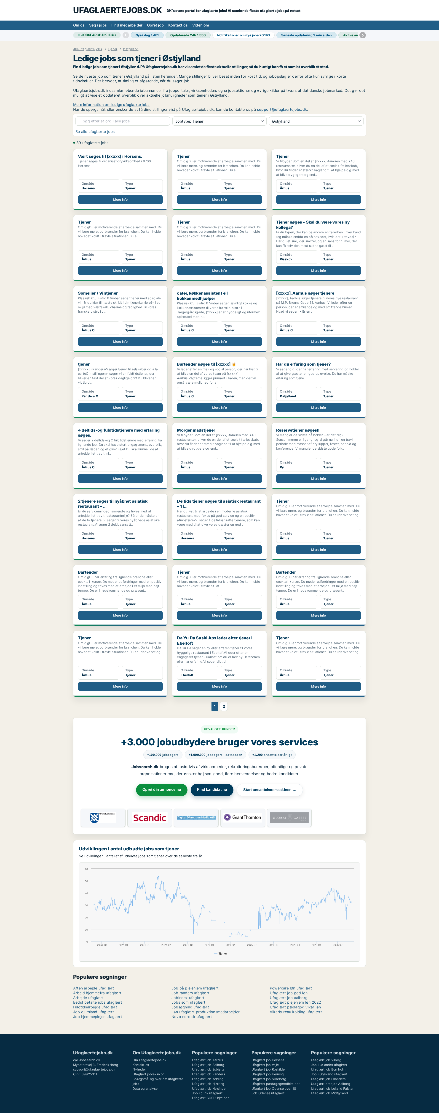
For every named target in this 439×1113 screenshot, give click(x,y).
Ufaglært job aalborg (289, 997)
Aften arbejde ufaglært (93, 988)
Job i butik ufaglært (207, 1093)
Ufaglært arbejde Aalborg (330, 1084)
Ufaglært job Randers (208, 1074)
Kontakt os (178, 25)
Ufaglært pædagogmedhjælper (276, 1084)
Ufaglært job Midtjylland (329, 1093)
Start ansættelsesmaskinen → (269, 790)
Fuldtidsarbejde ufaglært (95, 1007)
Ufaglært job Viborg (326, 1060)
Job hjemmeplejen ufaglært (97, 1016)
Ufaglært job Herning (268, 1074)
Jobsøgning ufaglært (190, 1007)
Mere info (120, 199)
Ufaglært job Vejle (265, 1065)
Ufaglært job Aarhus (207, 1060)
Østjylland (130, 49)
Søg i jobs (98, 25)
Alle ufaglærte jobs (87, 49)
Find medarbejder (126, 25)
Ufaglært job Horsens (268, 1060)
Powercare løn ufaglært (291, 988)
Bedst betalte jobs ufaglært (97, 1002)
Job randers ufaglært (190, 993)
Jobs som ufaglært (188, 1002)
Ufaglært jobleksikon (148, 1074)
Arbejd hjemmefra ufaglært (97, 993)
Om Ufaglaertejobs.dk (149, 1060)
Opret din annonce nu (161, 789)
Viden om (200, 25)
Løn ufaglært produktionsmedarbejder (205, 1012)
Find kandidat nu (212, 789)
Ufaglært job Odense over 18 (274, 1088)
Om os (79, 25)
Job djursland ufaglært (93, 1012)
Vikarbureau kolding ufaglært (296, 1012)
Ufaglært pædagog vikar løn (295, 1007)
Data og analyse (145, 1088)
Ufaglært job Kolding (208, 1079)
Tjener (112, 49)
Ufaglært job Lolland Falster (332, 1088)
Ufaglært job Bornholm (328, 1069)
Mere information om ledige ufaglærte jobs (111, 104)
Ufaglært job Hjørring (208, 1084)
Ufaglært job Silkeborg (269, 1079)
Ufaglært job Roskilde (268, 1069)
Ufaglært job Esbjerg (208, 1069)
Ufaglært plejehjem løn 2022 (295, 1002)
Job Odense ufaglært (268, 1093)
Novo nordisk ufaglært (191, 1016)
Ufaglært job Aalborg (208, 1065)
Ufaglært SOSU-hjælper (210, 1098)
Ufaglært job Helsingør (209, 1088)
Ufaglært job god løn (289, 993)
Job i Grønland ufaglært (329, 1074)
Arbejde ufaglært (88, 997)
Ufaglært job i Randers (328, 1079)
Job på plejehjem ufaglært (195, 988)
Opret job (155, 25)
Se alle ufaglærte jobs (95, 131)
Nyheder (139, 1069)
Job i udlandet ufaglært (329, 1065)
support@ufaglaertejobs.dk (282, 109)
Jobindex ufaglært (187, 997)
